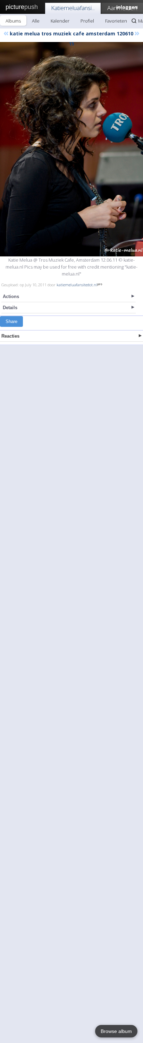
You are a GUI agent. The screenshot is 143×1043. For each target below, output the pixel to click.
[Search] (134, 20)
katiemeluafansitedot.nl (77, 284)
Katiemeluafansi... (73, 8)
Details (10, 307)
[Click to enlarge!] (71, 149)
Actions (11, 296)
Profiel (87, 21)
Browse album (116, 1031)
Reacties (10, 336)
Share (11, 321)
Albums (13, 21)
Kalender (60, 21)
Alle (36, 21)
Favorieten (116, 21)
